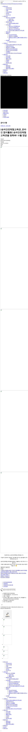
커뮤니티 (5, 710)
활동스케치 (6, 113)
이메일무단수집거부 (8, 585)
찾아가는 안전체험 (10, 673)
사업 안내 (11, 674)
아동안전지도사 (12, 697)
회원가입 (5, 728)
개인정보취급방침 (7, 582)
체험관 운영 (9, 677)
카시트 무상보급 (13, 690)
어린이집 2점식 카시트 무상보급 (13, 708)
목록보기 (3, 576)
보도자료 (5, 111)
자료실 (5, 114)
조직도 (7, 669)
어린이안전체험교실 (13, 683)
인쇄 (2, 568)
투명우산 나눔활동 (13, 691)
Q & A (4, 115)
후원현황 (8, 722)
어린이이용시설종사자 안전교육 (16, 686)
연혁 (7, 666)
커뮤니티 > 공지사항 (5, 125)
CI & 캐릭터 (9, 667)
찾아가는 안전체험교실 (14, 681)
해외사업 (8, 687)
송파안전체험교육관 (13, 678)
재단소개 (5, 661)
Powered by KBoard (5, 577)
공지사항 (5, 110)
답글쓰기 (7, 576)
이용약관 (5, 583)
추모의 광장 (6, 117)
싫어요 (7, 567)
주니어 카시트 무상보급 (11, 705)
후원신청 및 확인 (10, 724)
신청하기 (5, 698)
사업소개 (5, 671)
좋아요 (2, 567)
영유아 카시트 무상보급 (11, 704)
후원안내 (5, 719)
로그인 (5, 727)
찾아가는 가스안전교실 (14, 684)
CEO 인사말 (9, 664)
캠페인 (7, 688)
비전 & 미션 (9, 663)
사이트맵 (5, 586)
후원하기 (5, 725)
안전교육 (8, 680)
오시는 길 (8, 670)
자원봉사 (8, 707)
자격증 (7, 696)
